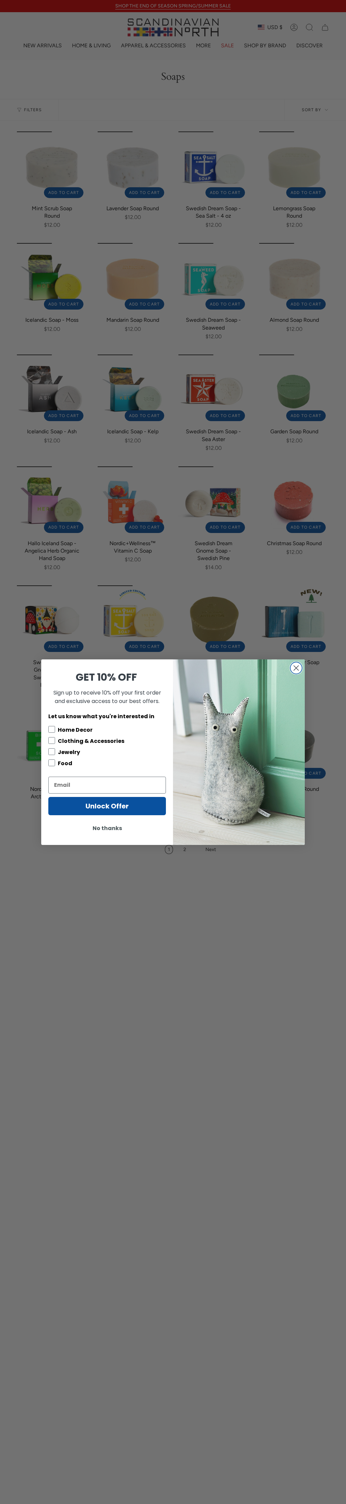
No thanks (107, 828)
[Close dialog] (296, 668)
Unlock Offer (107, 806)
